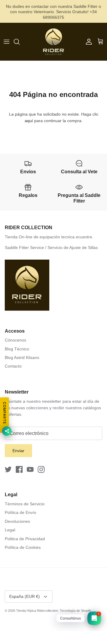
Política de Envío (20, 512)
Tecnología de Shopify (76, 610)
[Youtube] (30, 469)
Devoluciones (17, 521)
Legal (10, 530)
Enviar (18, 450)
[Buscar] (19, 41)
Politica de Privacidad (25, 538)
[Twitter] (8, 469)
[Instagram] (41, 469)
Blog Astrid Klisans (22, 357)
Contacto (13, 366)
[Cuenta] (87, 41)
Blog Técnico (17, 349)
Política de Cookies (23, 547)
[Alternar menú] (6, 41)
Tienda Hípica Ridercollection (37, 610)
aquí (29, 120)
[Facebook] (19, 469)
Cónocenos (15, 340)
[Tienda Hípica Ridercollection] (53, 42)
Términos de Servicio (25, 503)
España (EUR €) (24, 596)
